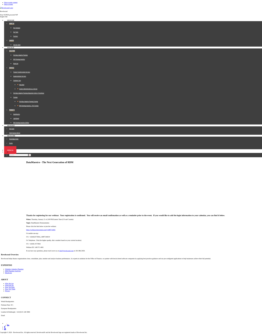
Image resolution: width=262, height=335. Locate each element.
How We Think (10, 289)
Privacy (7, 291)
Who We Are (9, 283)
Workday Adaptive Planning (14, 269)
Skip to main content (10, 2)
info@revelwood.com (66, 251)
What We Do (9, 285)
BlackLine (8, 273)
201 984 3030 (18, 305)
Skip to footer (8, 4)
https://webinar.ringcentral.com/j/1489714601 (40, 230)
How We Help (10, 287)
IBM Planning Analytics (13, 271)
